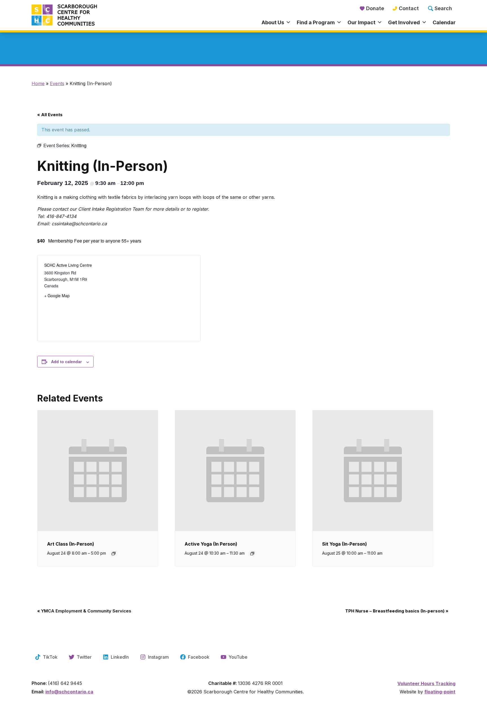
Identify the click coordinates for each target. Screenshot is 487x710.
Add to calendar (66, 361)
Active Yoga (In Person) (211, 544)
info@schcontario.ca (69, 691)
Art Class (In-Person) (70, 544)
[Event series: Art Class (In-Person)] (114, 553)
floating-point (439, 691)
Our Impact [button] (361, 22)
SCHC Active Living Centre (68, 265)
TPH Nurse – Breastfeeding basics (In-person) (396, 611)
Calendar (444, 22)
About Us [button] (273, 22)
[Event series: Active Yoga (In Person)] (252, 553)
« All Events (50, 114)
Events (57, 83)
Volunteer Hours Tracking (426, 683)
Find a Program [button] (316, 22)
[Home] (85, 15)
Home (38, 83)
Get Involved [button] (404, 22)
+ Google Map (57, 295)
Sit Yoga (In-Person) (344, 544)
